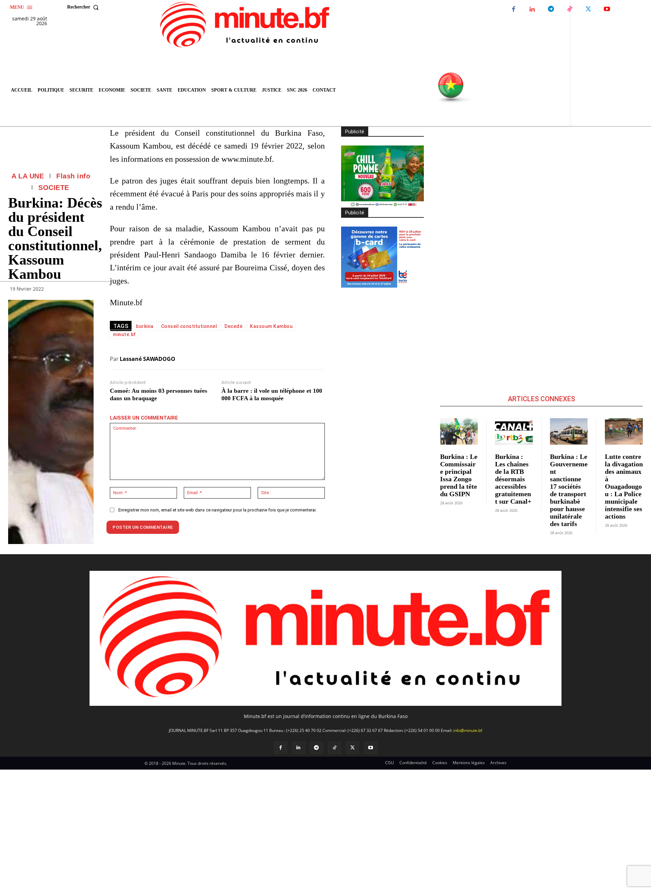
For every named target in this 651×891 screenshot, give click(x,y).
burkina (145, 326)
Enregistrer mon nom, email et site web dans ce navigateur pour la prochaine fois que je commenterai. (217, 509)
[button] (84, 7)
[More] (86, 290)
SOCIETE (53, 187)
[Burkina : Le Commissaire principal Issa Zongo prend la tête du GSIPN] (459, 431)
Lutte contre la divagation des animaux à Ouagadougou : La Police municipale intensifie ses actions (624, 486)
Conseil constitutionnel (189, 326)
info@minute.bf (467, 730)
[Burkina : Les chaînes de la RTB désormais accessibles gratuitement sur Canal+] (514, 431)
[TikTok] (569, 9)
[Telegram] (550, 9)
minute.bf (124, 334)
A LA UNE (28, 176)
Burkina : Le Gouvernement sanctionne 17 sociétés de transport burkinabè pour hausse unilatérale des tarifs (569, 490)
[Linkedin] (532, 9)
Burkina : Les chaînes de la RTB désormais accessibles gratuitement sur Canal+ (513, 479)
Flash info (73, 176)
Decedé (233, 326)
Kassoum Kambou (271, 326)
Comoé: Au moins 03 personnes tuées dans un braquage (158, 394)
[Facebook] (513, 9)
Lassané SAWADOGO (147, 359)
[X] (588, 9)
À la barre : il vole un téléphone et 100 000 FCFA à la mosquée (271, 394)
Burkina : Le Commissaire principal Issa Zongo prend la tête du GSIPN (458, 475)
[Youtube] (606, 9)
